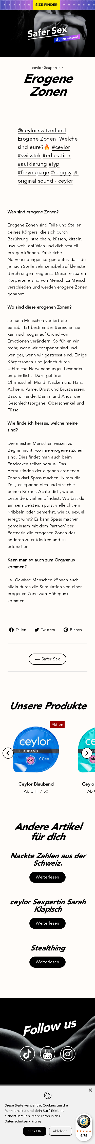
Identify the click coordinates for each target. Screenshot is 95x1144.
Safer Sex (50, 659)
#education (56, 155)
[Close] (90, 1090)
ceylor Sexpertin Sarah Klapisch (47, 905)
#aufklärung (32, 164)
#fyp (54, 164)
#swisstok (29, 155)
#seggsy (61, 172)
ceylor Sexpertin (46, 67)
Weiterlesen (47, 877)
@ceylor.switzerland (42, 130)
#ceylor (61, 147)
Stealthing (47, 947)
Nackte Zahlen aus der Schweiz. (47, 859)
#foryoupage (33, 172)
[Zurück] (8, 753)
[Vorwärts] (86, 753)
